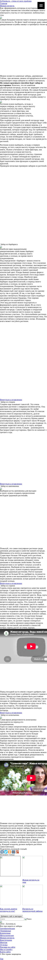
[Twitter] (5, 851)
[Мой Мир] (13, 851)
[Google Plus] (17, 851)
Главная (3, 3)
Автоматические (7, 928)
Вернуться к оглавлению (11, 400)
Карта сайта (5, 952)
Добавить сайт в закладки (11, 916)
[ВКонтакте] (2, 851)
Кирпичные (5, 933)
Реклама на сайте (7, 947)
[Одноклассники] (9, 851)
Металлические (7, 935)
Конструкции (6, 940)
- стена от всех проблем (15, 1)
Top (1, 959)
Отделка (3, 945)
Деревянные (5, 931)
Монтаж (3, 942)
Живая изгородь (7, 6)
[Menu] (41, 5)
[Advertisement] (23, 50)
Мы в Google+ (6, 949)
